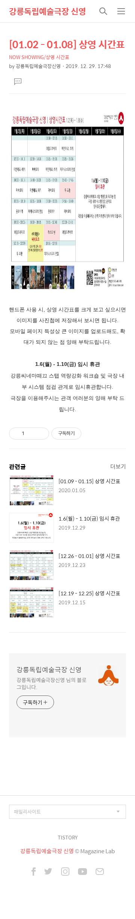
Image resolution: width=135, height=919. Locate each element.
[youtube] (82, 872)
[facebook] (34, 872)
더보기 (118, 466)
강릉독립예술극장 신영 (47, 11)
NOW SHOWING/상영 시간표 (39, 57)
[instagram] (65, 872)
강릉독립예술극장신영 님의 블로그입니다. (51, 683)
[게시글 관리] (40, 433)
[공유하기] (31, 433)
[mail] (100, 872)
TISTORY (68, 837)
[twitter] (48, 872)
